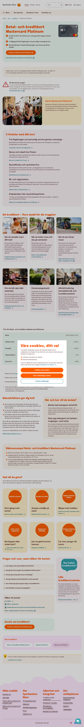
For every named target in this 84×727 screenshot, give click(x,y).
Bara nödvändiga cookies (42, 376)
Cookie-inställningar (42, 381)
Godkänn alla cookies (42, 370)
